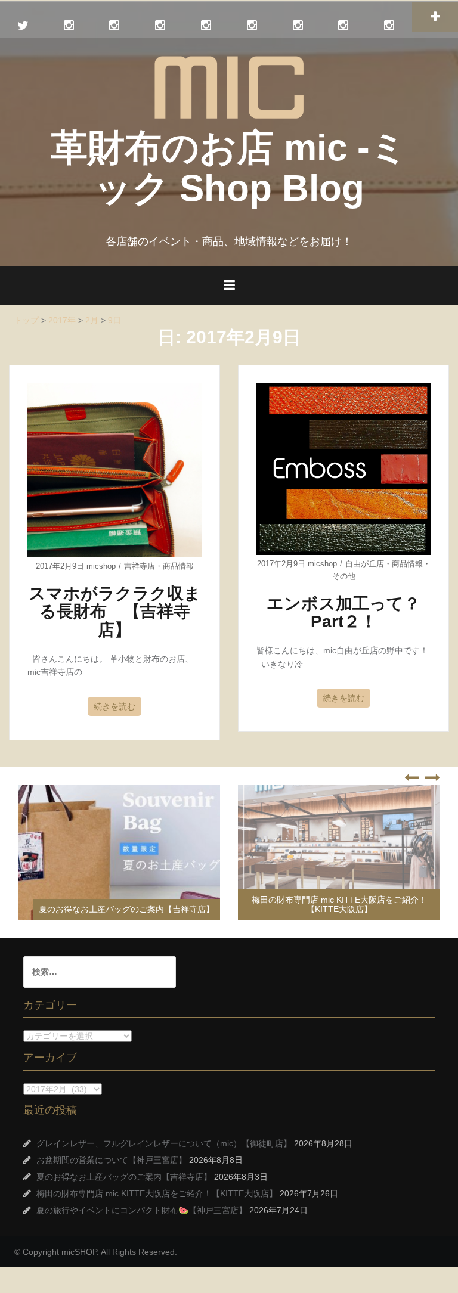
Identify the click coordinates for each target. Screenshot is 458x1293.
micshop (101, 566)
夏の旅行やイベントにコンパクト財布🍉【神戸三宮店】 (141, 1210)
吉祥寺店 (139, 566)
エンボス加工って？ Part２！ (352, 612)
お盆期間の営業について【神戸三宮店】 (111, 1160)
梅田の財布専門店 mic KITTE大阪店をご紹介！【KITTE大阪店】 (339, 904)
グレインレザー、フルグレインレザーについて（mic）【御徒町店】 (164, 1143)
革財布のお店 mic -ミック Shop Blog (229, 168)
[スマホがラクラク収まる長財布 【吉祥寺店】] (114, 470)
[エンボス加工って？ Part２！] (343, 468)
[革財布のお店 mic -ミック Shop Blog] (229, 86)
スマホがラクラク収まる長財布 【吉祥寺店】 (115, 612)
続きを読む (114, 706)
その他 (343, 576)
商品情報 (178, 566)
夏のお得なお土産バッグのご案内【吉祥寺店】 (126, 909)
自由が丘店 (364, 563)
